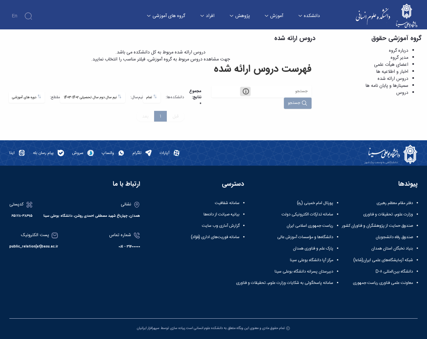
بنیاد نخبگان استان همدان (392, 248)
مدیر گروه (399, 58)
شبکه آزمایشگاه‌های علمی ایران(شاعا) (383, 260)
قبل (175, 116)
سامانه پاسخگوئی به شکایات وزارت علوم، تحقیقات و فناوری (284, 283)
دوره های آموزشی (24, 97)
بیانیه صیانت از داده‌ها (221, 214)
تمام (149, 97)
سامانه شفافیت (227, 203)
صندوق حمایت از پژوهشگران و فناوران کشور (377, 225)
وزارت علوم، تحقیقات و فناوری (388, 214)
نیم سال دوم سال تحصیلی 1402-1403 (91, 97)
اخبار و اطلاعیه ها (392, 72)
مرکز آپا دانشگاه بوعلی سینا (311, 260)
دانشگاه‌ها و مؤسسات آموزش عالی (305, 237)
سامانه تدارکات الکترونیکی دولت (307, 214)
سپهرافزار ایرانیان (148, 328)
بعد (145, 116)
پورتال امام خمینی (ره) (315, 203)
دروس (402, 93)
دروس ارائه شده (393, 79)
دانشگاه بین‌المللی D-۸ (394, 271)
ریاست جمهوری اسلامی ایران (310, 225)
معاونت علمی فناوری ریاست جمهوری (383, 283)
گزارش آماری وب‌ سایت (221, 225)
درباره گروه (398, 51)
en (14, 16)
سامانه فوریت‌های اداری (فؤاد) (215, 237)
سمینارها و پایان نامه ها (387, 86)
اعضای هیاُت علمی (391, 65)
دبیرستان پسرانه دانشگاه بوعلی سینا (304, 271)
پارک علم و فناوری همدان (313, 248)
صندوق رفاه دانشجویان (394, 237)
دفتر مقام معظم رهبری (395, 203)
